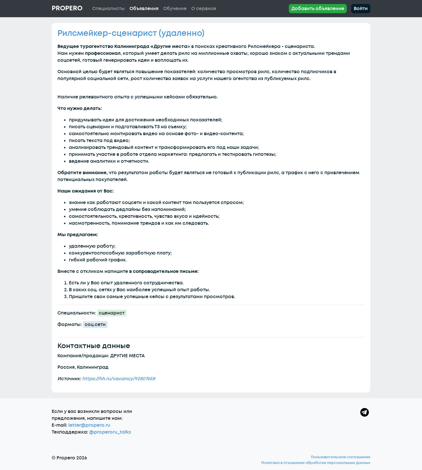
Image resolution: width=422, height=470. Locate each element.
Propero (67, 8)
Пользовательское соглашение (340, 457)
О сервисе (203, 8)
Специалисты (108, 8)
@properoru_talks (110, 432)
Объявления (143, 8)
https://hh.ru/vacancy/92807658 (118, 379)
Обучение (175, 8)
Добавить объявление (317, 8)
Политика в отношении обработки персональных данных (315, 462)
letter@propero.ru (89, 425)
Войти (361, 8)
